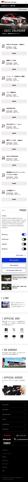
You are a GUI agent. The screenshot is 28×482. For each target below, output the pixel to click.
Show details (19, 255)
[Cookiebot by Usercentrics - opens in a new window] (19, 210)
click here (4, 227)
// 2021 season (22, 9)
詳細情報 (14, 53)
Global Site (4, 467)
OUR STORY (5, 404)
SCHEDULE (5, 429)
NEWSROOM (5, 424)
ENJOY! (4, 419)
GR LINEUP (5, 409)
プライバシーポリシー (7, 453)
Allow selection (14, 265)
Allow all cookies (14, 260)
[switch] (24, 239)
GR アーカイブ (5, 463)
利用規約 (4, 456)
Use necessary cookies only (14, 270)
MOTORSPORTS (6, 414)
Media (3, 470)
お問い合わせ (5, 460)
